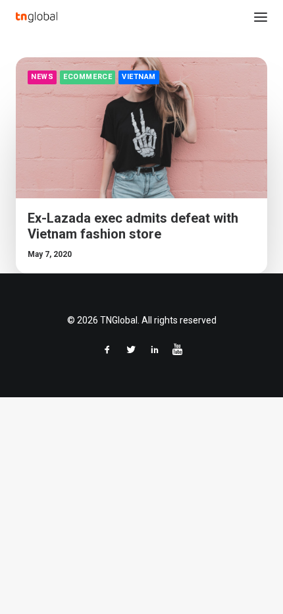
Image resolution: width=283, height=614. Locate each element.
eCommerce (87, 76)
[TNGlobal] (36, 17)
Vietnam (139, 76)
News (42, 76)
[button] (260, 17)
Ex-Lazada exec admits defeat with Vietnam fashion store (133, 226)
